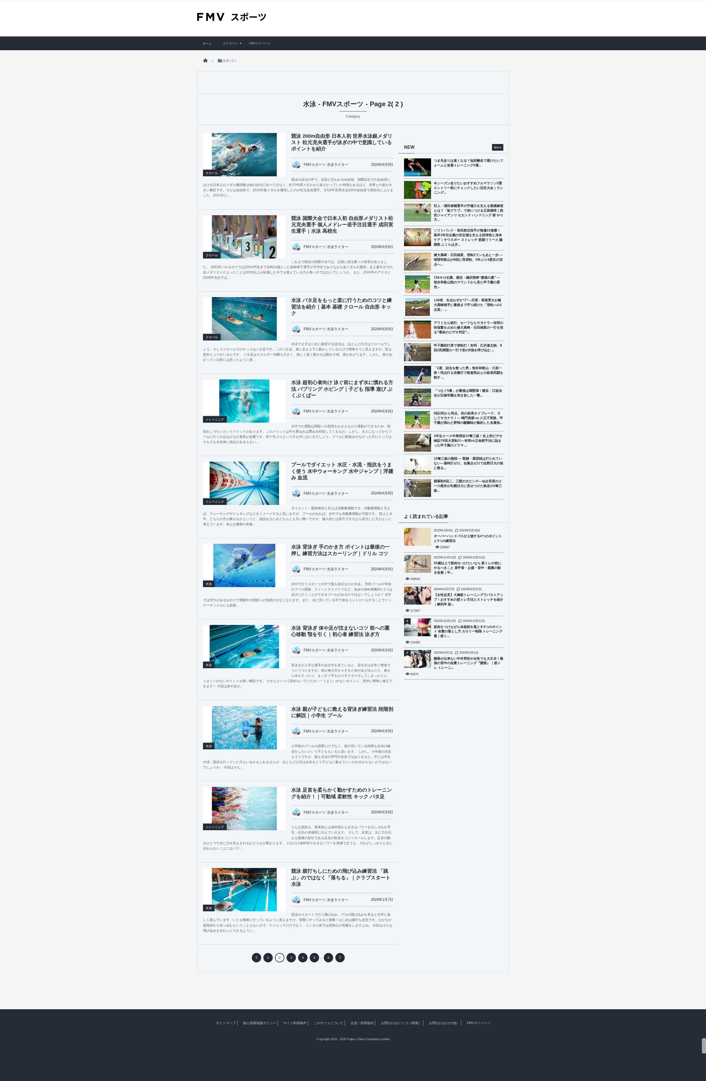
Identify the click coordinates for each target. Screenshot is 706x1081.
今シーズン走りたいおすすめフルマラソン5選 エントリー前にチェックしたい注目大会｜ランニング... (468, 188)
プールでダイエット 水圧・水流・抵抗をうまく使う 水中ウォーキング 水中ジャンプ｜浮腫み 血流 (342, 471)
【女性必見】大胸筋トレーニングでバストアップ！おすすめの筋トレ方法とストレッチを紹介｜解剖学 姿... (468, 599)
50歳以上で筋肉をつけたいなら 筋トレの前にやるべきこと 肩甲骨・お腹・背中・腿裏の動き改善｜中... (467, 567)
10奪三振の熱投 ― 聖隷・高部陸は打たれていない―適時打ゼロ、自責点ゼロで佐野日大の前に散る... (468, 463)
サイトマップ (226, 1023)
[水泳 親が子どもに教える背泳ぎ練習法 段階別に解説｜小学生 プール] (244, 727)
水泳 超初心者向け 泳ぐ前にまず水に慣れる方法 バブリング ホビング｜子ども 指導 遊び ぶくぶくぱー (342, 389)
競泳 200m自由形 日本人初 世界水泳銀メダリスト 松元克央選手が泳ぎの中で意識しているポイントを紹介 (341, 142)
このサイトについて (328, 1023)
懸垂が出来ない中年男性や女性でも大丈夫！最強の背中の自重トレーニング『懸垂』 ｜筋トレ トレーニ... (468, 663)
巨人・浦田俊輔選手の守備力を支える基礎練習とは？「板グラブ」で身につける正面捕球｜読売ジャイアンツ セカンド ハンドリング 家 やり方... (468, 213)
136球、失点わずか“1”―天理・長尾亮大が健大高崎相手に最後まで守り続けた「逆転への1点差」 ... (468, 304)
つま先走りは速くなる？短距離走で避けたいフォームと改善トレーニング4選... (468, 163)
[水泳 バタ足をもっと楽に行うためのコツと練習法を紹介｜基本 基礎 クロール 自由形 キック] (244, 318)
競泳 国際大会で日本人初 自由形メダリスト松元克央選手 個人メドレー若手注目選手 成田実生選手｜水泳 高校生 (342, 224)
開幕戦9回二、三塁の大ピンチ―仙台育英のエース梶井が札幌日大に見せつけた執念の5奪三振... (468, 485)
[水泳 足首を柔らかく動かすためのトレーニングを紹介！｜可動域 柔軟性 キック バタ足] (244, 808)
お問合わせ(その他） (444, 1023)
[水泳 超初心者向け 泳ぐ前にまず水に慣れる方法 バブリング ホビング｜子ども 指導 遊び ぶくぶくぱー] (244, 401)
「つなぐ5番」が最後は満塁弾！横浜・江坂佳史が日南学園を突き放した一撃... (468, 393)
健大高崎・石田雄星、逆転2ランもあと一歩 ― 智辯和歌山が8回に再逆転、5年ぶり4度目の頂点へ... (468, 259)
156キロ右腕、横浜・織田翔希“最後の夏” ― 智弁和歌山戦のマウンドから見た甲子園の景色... (467, 282)
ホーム (207, 43)
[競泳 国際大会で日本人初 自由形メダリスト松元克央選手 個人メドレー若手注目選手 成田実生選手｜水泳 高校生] (244, 237)
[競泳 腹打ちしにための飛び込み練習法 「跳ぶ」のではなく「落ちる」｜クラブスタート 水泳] (244, 889)
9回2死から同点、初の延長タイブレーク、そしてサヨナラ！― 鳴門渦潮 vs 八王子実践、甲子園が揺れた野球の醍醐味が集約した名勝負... (468, 418)
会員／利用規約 (362, 1023)
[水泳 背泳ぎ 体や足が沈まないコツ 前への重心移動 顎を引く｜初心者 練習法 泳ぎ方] (244, 646)
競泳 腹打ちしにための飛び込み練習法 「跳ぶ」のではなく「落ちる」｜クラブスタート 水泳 (341, 877)
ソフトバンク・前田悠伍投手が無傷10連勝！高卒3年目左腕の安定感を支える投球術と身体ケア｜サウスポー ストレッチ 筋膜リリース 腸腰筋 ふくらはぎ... (468, 237)
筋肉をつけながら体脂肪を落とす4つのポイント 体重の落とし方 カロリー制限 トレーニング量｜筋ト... (468, 631)
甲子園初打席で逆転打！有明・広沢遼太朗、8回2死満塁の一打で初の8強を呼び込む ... (468, 348)
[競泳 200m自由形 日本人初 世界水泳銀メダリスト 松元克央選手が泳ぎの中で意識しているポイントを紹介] (244, 154)
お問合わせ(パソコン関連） (401, 1023)
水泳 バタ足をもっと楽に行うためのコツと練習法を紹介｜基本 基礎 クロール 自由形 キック (341, 306)
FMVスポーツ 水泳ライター (326, 165)
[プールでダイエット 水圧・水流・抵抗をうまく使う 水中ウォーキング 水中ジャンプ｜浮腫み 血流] (244, 483)
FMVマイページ (260, 43)
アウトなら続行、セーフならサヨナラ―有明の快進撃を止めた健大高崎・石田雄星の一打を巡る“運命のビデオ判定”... (468, 327)
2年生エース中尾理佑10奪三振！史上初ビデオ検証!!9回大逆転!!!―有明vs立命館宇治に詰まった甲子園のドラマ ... (468, 440)
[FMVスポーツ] (231, 19)
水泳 (209, 583)
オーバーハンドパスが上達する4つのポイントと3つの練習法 (468, 538)
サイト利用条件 (294, 1023)
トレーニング (215, 419)
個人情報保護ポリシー (259, 1023)
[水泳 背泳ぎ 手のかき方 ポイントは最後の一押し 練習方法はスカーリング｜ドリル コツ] (244, 565)
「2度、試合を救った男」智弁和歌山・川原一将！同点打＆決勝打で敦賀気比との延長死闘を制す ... (468, 372)
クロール (212, 173)
